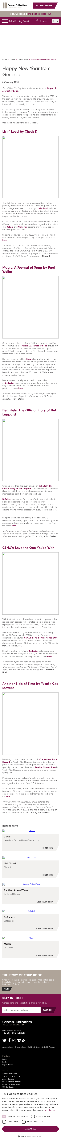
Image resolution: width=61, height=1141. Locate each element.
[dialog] (30, 1115)
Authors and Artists (9, 1074)
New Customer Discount (11, 1082)
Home (4, 60)
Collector (22, 227)
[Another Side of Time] (30, 895)
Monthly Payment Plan (11, 1084)
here (4, 240)
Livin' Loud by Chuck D (19, 131)
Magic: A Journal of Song (34, 345)
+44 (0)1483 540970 (13, 1033)
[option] (30, 36)
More (6, 989)
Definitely (6, 499)
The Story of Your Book (11, 1076)
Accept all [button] (30, 1129)
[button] (30, 1136)
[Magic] (30, 949)
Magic (29, 359)
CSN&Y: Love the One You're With (28, 548)
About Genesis (8, 1079)
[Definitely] (30, 922)
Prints (4, 1062)
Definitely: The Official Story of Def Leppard (27, 487)
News (13, 60)
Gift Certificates (8, 1087)
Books (4, 1059)
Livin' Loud (42, 208)
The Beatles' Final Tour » (40, 14)
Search (26, 21)
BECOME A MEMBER (44, 5)
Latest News (23, 60)
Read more (50, 1110)
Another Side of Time (45, 767)
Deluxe (10, 227)
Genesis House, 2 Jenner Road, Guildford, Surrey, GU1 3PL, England (28, 1047)
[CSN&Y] (30, 842)
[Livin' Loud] (30, 869)
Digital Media (7, 1065)
